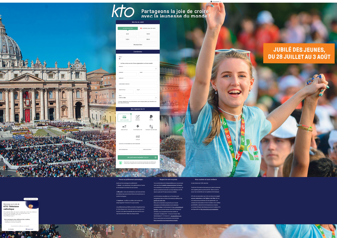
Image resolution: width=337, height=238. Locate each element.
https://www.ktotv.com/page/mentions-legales (166, 220)
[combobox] (138, 68)
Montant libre (138, 45)
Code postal (122, 89)
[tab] (128, 28)
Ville (138, 89)
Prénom (121, 72)
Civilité (121, 66)
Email (120, 56)
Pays (120, 95)
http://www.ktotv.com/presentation (209, 209)
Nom (141, 72)
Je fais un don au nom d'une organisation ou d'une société (136, 63)
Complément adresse (124, 84)
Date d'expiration (123, 149)
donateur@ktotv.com (176, 216)
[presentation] (128, 28)
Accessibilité (216, 1)
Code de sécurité (147, 149)
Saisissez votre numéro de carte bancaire (129, 143)
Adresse (121, 78)
